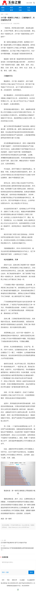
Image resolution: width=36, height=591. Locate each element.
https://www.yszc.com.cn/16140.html (18, 527)
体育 (20, 7)
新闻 (2, 7)
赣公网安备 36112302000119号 (9, 583)
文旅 (20, 10)
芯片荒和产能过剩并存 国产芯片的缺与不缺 (14, 542)
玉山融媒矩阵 (31, 580)
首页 (2, 14)
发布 (31, 572)
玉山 (28, 10)
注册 (7, 572)
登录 (3, 572)
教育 (11, 10)
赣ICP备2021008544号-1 (26, 583)
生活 (2, 10)
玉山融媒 (22, 580)
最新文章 (14, 580)
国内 (6, 14)
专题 (8, 580)
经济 (11, 7)
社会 (28, 7)
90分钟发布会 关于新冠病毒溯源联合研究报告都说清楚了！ (17, 549)
